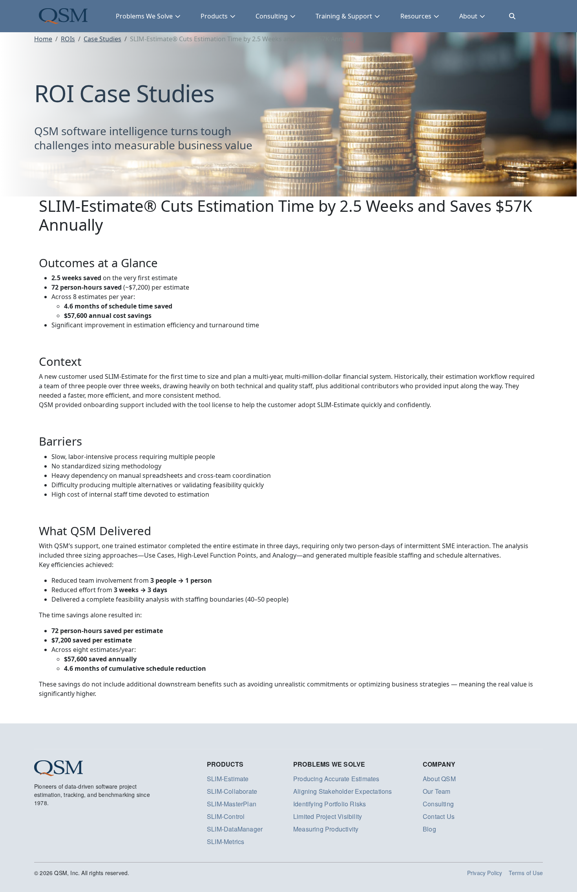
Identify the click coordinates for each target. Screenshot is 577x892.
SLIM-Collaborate (232, 791)
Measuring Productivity (325, 828)
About (468, 16)
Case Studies (102, 39)
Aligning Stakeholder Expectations (342, 791)
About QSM (439, 778)
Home (43, 39)
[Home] (63, 16)
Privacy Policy (484, 873)
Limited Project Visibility (327, 816)
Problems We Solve (144, 16)
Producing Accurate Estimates (336, 778)
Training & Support (344, 16)
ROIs (68, 39)
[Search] (512, 16)
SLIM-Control (226, 816)
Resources (415, 16)
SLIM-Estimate (228, 778)
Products (214, 16)
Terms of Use (526, 873)
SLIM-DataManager (235, 828)
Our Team (437, 791)
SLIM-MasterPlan (231, 803)
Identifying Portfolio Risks (329, 803)
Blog (429, 828)
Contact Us (439, 816)
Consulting (272, 16)
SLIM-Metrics (225, 841)
